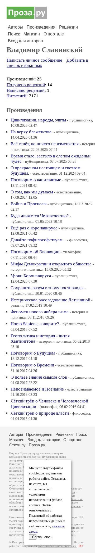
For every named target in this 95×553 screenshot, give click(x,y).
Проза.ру (37, 445)
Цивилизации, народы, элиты (38, 120)
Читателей (16, 95)
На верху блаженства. (32, 131)
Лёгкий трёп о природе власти (40, 413)
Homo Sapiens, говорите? (35, 323)
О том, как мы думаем (32, 191)
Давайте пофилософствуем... (38, 239)
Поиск (14, 34)
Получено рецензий (26, 84)
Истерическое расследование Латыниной (50, 299)
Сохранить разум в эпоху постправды (47, 287)
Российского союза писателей (57, 546)
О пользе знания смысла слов (39, 377)
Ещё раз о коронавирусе (34, 227)
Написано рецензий (26, 90)
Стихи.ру (17, 445)
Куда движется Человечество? (40, 215)
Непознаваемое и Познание (37, 389)
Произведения (41, 27)
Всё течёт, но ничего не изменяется (45, 143)
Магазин (31, 34)
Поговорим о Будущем (33, 353)
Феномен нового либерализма (40, 311)
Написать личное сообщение (34, 60)
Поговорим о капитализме (36, 179)
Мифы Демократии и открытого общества (51, 263)
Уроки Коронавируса (31, 275)
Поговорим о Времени (32, 365)
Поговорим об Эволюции (35, 251)
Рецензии (68, 27)
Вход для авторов (25, 41)
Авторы (15, 27)
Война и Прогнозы (28, 203)
